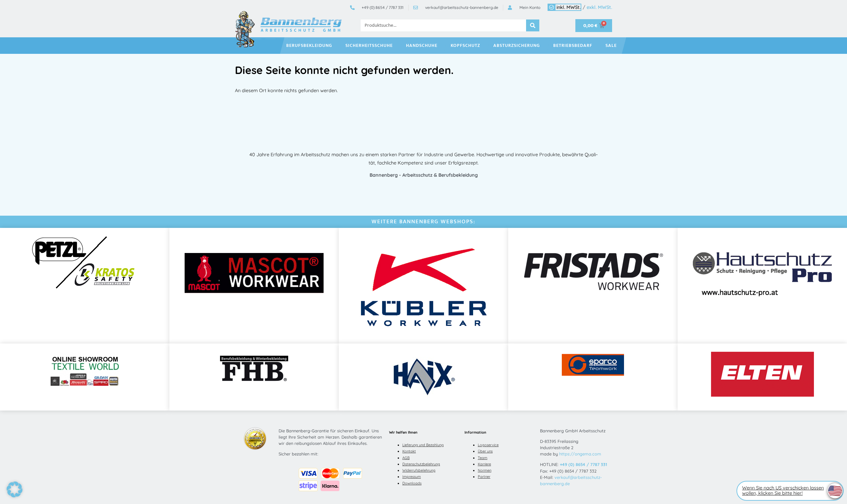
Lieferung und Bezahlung (423, 445)
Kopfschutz (465, 46)
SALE (611, 46)
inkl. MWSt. (569, 7)
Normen (484, 470)
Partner (484, 476)
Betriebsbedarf (572, 46)
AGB (406, 457)
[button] (14, 489)
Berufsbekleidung (309, 46)
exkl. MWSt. (599, 7)
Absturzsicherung (516, 46)
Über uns (485, 451)
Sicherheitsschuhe (369, 46)
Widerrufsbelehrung (418, 470)
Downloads (412, 483)
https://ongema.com (580, 453)
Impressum (411, 476)
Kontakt (409, 451)
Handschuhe (421, 46)
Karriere (484, 464)
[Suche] (532, 25)
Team (482, 457)
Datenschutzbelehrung (421, 464)
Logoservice (488, 445)
